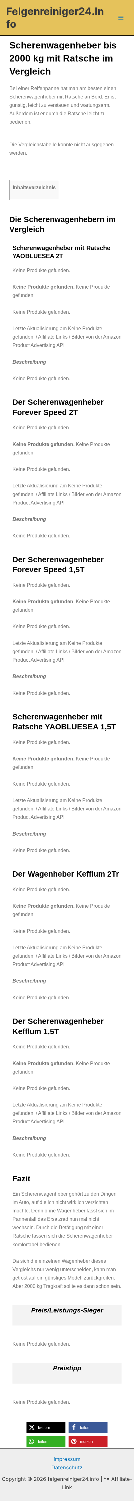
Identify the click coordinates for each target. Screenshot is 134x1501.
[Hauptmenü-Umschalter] (121, 18)
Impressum (67, 1459)
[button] (45, 1427)
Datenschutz (67, 1467)
